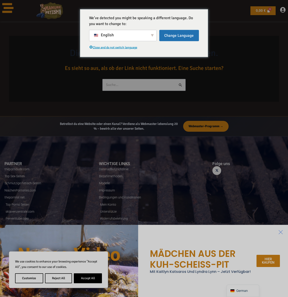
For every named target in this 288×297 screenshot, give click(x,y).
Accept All (88, 278)
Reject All (58, 278)
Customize (29, 278)
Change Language (179, 35)
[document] (144, 148)
